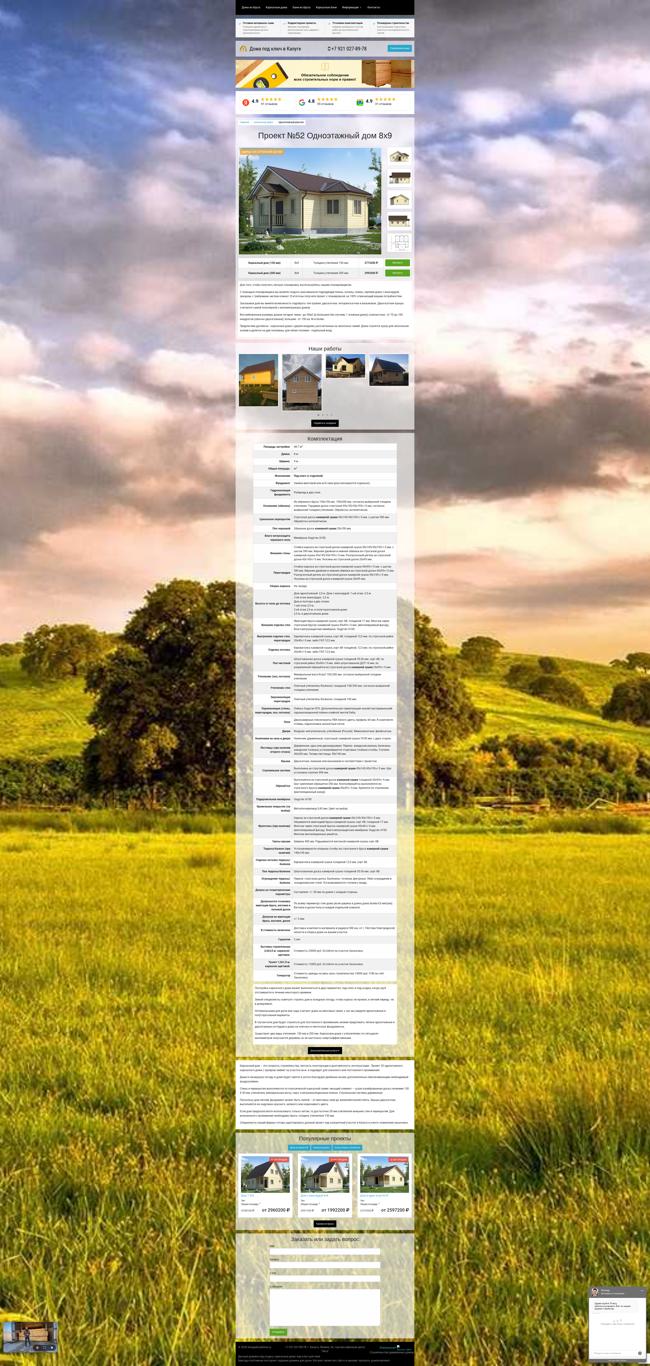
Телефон (274, 1259)
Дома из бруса (251, 7)
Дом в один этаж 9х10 (374, 1195)
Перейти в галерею (324, 423)
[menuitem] (251, 7)
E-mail (273, 1273)
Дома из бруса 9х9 (299, 1147)
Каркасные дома (276, 7)
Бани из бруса (301, 7)
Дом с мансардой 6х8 (314, 1195)
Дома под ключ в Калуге (274, 49)
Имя (272, 1246)
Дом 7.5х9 (247, 1195)
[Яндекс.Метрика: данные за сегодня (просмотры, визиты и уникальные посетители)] (404, 1347)
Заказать (397, 262)
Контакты (373, 7)
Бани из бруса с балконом (347, 1147)
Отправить (278, 1332)
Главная (244, 122)
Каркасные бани (326, 7)
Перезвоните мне (399, 48)
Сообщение (276, 1286)
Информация (350, 7)
